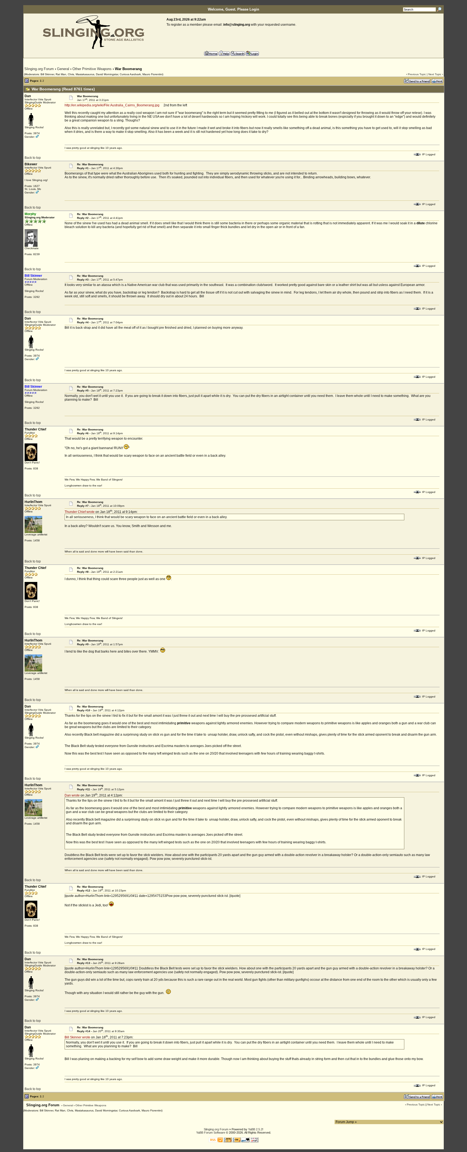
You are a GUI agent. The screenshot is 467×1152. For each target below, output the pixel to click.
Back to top (33, 158)
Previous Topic (417, 74)
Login (254, 9)
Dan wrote (72, 795)
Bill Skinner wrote (77, 1037)
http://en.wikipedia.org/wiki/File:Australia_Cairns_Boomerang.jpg (112, 105)
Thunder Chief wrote (80, 512)
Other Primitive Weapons (92, 69)
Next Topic (434, 74)
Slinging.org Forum (39, 69)
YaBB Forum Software (210, 1132)
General (63, 69)
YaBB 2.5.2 (255, 1129)
